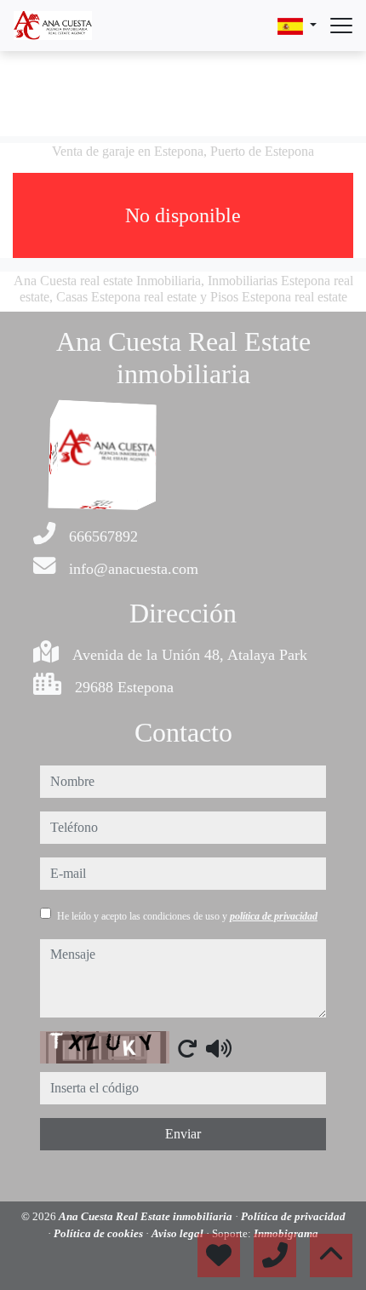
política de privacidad (273, 916)
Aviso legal (179, 1233)
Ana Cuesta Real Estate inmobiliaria (147, 1216)
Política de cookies (100, 1233)
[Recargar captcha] (187, 1048)
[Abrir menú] (341, 25)
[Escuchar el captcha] (218, 1048)
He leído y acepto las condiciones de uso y (187, 916)
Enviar (183, 1134)
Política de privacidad (293, 1216)
